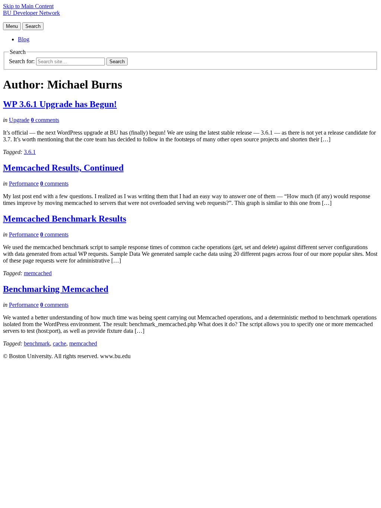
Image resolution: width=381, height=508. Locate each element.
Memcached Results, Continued (63, 168)
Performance (24, 183)
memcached (38, 273)
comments (45, 120)
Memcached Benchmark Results (64, 219)
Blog (23, 39)
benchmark (37, 343)
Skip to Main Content (28, 6)
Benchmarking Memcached (55, 289)
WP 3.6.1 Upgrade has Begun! (60, 104)
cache (59, 343)
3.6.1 (30, 152)
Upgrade (19, 120)
